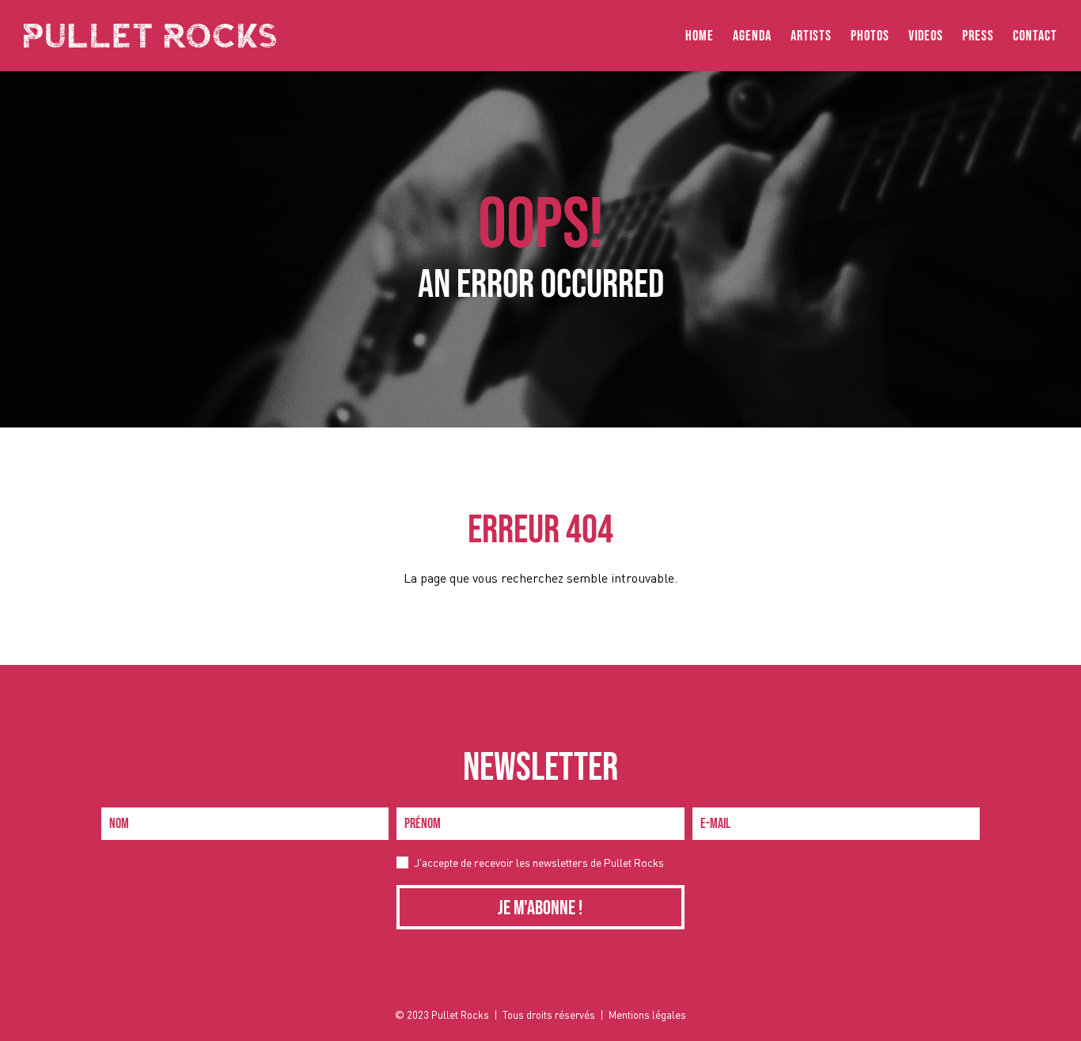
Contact (1035, 36)
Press (978, 36)
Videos (925, 36)
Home (699, 36)
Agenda (752, 36)
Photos (870, 36)
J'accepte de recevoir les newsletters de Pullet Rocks (539, 862)
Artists (811, 36)
